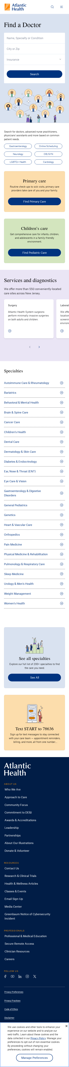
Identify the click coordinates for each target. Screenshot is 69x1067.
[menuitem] (32, 789)
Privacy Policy (38, 1038)
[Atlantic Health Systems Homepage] (15, 7)
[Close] (66, 1026)
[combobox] (34, 38)
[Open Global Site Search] (52, 7)
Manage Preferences (34, 1057)
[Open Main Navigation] (61, 7)
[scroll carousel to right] (39, 347)
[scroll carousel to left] (29, 347)
